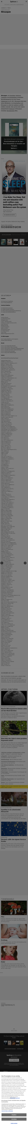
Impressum (17, 1098)
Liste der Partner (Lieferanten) (7, 1111)
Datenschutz (12, 1098)
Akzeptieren (14, 1114)
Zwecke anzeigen (14, 1123)
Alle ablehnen (14, 1119)
